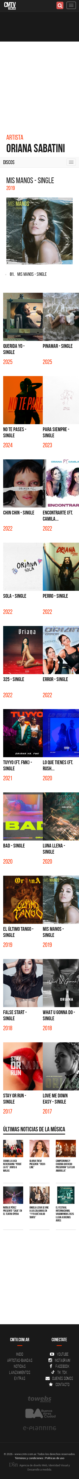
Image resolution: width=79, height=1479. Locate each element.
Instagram (62, 1360)
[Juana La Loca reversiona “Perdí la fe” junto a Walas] (13, 1148)
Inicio (19, 1354)
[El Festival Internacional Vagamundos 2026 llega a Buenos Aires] (66, 1195)
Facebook (63, 1366)
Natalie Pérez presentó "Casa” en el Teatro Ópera (12, 1211)
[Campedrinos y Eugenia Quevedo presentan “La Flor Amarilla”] (66, 1148)
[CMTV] (10, 5)
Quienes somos (62, 1378)
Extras (19, 1378)
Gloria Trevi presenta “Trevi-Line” (37, 1164)
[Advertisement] (39, 83)
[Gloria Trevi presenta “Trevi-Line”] (39, 1148)
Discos (9, 162)
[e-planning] (39, 1428)
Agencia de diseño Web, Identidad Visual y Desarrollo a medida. (44, 1467)
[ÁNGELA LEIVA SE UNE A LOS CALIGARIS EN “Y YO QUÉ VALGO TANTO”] (39, 1195)
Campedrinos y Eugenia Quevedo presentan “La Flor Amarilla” (65, 1165)
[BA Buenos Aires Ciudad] (39, 1414)
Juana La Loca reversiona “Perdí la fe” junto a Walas (12, 1165)
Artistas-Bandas (19, 1360)
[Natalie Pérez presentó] (13, 1195)
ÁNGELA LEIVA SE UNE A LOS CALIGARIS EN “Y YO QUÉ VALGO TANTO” (39, 1212)
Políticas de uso (54, 1458)
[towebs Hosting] (39, 1399)
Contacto (63, 1384)
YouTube (62, 1354)
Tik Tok (62, 1372)
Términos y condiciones (29, 1458)
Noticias (20, 1366)
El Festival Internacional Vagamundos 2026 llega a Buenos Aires (65, 1214)
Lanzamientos (19, 1372)
